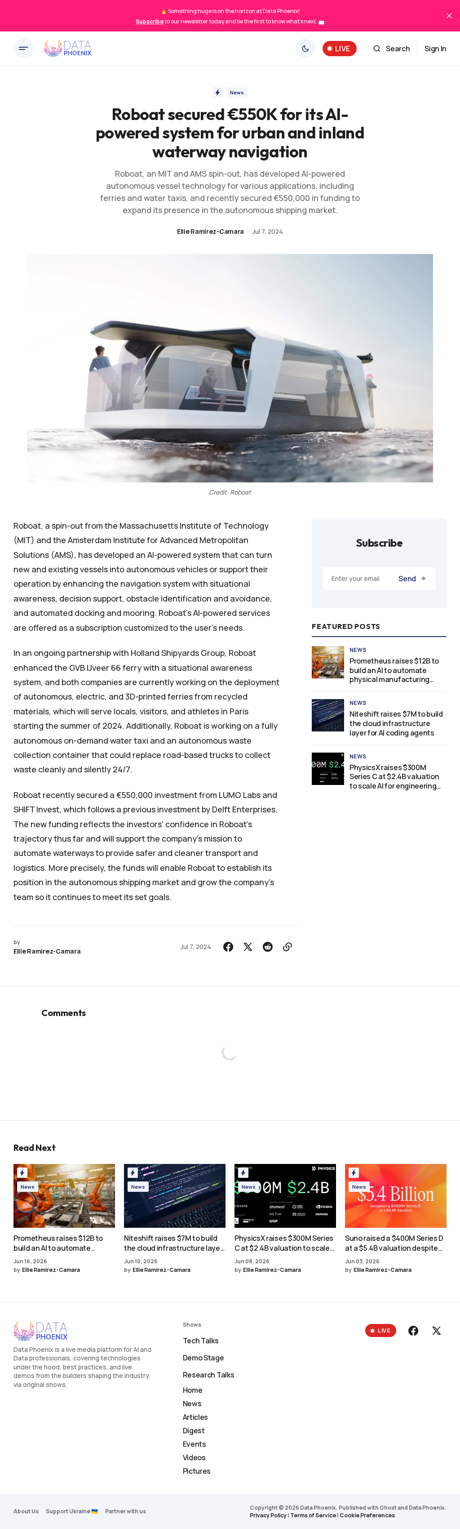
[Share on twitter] (248, 947)
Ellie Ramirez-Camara (210, 231)
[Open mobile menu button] (23, 48)
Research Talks (208, 1375)
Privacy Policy (268, 1515)
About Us (26, 1511)
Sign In (436, 48)
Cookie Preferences (367, 1515)
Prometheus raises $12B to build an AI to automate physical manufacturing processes (394, 670)
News (237, 92)
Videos (194, 1457)
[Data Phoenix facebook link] (414, 1331)
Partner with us (125, 1511)
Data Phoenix (427, 1507)
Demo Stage (203, 1358)
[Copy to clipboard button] (287, 947)
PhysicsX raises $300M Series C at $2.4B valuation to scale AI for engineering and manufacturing (394, 777)
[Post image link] (328, 662)
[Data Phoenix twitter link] (436, 1331)
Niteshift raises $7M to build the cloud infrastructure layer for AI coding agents (396, 723)
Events (194, 1444)
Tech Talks (201, 1341)
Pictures (197, 1471)
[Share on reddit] (268, 947)
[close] (449, 16)
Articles (195, 1417)
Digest (194, 1430)
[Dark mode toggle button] (305, 48)
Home (193, 1390)
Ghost (388, 1507)
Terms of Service (313, 1515)
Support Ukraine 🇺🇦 (72, 1511)
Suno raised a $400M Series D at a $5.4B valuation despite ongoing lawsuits (394, 1243)
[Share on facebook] (228, 947)
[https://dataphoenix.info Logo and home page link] (68, 49)
